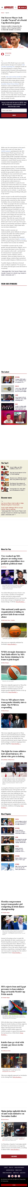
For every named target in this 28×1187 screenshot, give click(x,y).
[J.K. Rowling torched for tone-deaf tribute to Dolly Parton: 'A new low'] (7, 821)
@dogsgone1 (5, 1071)
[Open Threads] (15, 1176)
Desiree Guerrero (5, 1119)
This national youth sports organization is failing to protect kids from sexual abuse (13, 613)
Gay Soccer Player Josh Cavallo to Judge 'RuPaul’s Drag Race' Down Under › (12, 504)
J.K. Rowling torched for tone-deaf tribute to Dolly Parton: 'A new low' (21, 823)
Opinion (17, 864)
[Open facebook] (9, 1176)
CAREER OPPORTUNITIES (19, 1167)
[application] (14, 417)
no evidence (22, 239)
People (17, 819)
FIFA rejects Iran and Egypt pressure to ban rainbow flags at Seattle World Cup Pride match (13, 990)
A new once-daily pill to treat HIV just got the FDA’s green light (21, 389)
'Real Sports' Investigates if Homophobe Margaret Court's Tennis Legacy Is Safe (18, 484)
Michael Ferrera (11, 759)
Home (2, 12)
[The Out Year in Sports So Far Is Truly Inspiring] (5, 473)
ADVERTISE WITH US (10, 1170)
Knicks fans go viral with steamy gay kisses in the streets (12, 1045)
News (16, 404)
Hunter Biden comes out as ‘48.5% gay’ (21, 858)
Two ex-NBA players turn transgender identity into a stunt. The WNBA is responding (13, 703)
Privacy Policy (23, 1179)
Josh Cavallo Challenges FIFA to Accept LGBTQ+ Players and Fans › (12, 508)
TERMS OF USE (16, 1172)
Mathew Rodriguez (5, 662)
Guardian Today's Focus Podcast (10, 84)
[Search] (16, 7)
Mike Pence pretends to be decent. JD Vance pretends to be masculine (21, 868)
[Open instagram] (19, 1176)
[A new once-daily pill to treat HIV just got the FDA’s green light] (7, 388)
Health (17, 386)
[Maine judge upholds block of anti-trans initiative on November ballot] (14, 1129)
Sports (7, 12)
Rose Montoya (4, 759)
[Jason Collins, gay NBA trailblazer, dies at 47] (5, 468)
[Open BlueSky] (12, 1176)
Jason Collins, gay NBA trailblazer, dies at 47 (16, 467)
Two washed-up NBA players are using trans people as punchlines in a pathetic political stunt (12, 560)
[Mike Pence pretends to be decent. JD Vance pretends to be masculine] (7, 866)
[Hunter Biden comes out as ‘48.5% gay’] (7, 857)
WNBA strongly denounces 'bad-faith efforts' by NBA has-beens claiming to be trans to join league (13, 655)
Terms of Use (5, 1181)
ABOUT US (11, 1167)
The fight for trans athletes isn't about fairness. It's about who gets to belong (13, 754)
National (17, 377)
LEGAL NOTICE (22, 1172)
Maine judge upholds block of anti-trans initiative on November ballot (13, 1114)
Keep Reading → (20, 602)
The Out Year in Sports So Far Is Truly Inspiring (18, 473)
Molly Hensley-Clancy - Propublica (8, 620)
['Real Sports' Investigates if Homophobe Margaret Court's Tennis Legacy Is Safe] (5, 484)
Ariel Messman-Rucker (6, 1050)
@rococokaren (12, 1071)
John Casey (4, 567)
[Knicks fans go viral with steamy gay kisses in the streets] (14, 1060)
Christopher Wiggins (6, 912)
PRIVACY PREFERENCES (7, 1172)
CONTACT (6, 1167)
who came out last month (13, 77)
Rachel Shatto (8, 53)
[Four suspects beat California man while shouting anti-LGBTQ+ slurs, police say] (7, 397)
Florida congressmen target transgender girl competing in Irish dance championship (12, 905)
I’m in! (14, 115)
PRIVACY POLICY (18, 1170)
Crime (16, 395)
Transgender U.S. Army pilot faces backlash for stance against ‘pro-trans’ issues (17, 490)
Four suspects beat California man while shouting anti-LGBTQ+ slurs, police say (21, 400)
